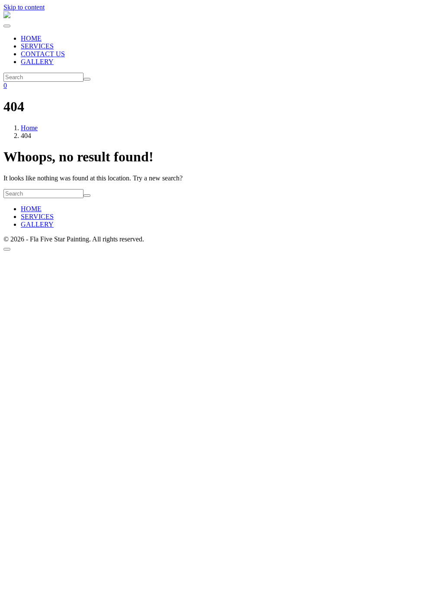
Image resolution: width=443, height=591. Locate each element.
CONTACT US (43, 54)
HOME (31, 38)
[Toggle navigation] (6, 26)
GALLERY (37, 61)
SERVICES (37, 46)
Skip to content (24, 7)
